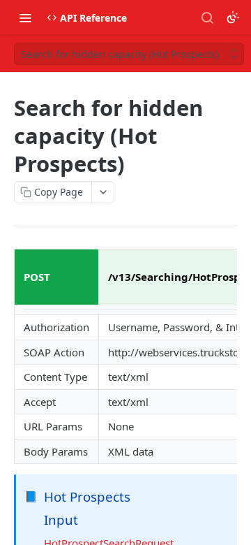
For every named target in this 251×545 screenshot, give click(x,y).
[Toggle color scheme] (233, 17)
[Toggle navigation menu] (25, 17)
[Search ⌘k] (207, 17)
